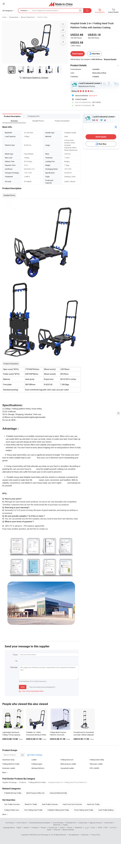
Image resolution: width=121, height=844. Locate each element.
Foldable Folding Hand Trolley (58, 810)
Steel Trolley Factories (50, 804)
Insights (65, 825)
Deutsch (69, 827)
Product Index (108, 823)
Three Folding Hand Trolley (83, 810)
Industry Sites (83, 823)
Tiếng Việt (57, 830)
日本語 (100, 827)
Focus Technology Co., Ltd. (45, 835)
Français (43, 827)
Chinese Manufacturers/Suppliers (39, 823)
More (4, 814)
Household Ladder (67, 768)
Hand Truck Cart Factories (72, 804)
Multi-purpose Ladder (68, 764)
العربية (87, 827)
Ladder (34, 760)
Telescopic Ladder (96, 764)
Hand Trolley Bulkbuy (106, 810)
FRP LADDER (94, 768)
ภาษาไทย (113, 827)
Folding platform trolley (10, 764)
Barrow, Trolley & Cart (28, 17)
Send (22, 687)
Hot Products (10, 823)
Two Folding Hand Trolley (33, 810)
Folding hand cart (66, 760)
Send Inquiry (77, 54)
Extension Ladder (8, 768)
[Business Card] (116, 126)
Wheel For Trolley (31, 804)
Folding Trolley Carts (11, 810)
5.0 (94, 120)
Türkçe (49, 830)
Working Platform (37, 768)
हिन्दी (106, 827)
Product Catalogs (35, 755)
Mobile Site (56, 825)
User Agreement (74, 835)
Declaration (85, 835)
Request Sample (110, 59)
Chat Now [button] (96, 54)
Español (26, 827)
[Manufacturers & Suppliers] (60, 4)
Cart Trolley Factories (12, 804)
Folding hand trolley (97, 760)
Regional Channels (96, 823)
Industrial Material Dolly (58, 793)
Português (34, 827)
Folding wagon (36, 764)
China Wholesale (58, 823)
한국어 (93, 827)
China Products (21, 823)
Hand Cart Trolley (93, 804)
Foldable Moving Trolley (12, 793)
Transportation (13, 17)
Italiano (62, 827)
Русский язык (53, 827)
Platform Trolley (42, 17)
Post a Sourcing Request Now (31, 691)
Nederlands (78, 827)
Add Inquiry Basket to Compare (35, 77)
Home (4, 17)
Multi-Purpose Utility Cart (35, 793)
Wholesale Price (71, 823)
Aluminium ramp (8, 760)
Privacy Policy (95, 835)
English (19, 827)
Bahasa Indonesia (68, 830)
